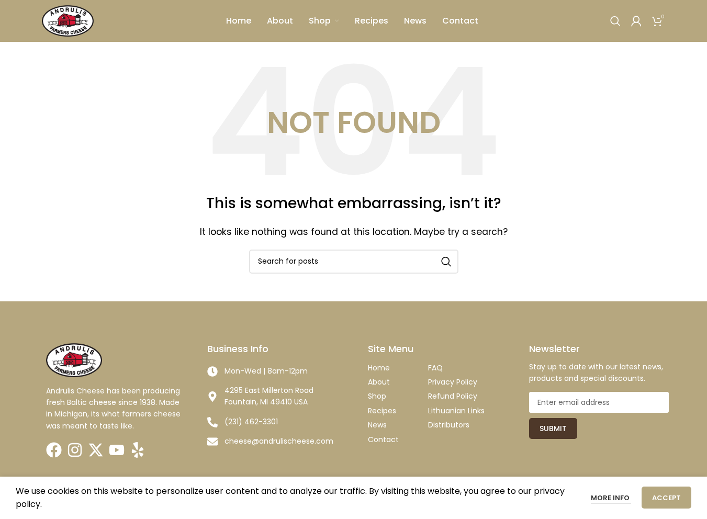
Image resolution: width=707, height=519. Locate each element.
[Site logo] (68, 20)
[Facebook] (54, 450)
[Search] (615, 20)
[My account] (636, 20)
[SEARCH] (446, 262)
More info (611, 498)
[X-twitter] (96, 450)
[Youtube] (117, 450)
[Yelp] (137, 450)
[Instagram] (75, 450)
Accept (666, 498)
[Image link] (74, 360)
